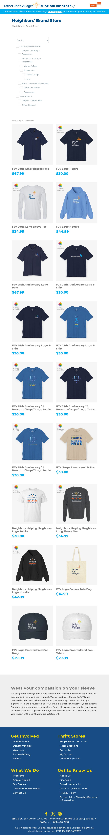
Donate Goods (21, 741)
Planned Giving (22, 754)
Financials (65, 780)
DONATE (93, 5)
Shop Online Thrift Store (73, 741)
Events (17, 758)
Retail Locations (69, 745)
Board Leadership (70, 784)
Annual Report (21, 780)
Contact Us (19, 792)
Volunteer (18, 750)
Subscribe (65, 750)
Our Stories (19, 784)
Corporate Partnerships (26, 788)
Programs (18, 775)
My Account (67, 754)
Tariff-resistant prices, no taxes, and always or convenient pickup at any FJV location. (54, 11)
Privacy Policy (68, 792)
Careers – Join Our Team (74, 788)
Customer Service (70, 758)
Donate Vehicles (22, 745)
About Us (65, 775)
